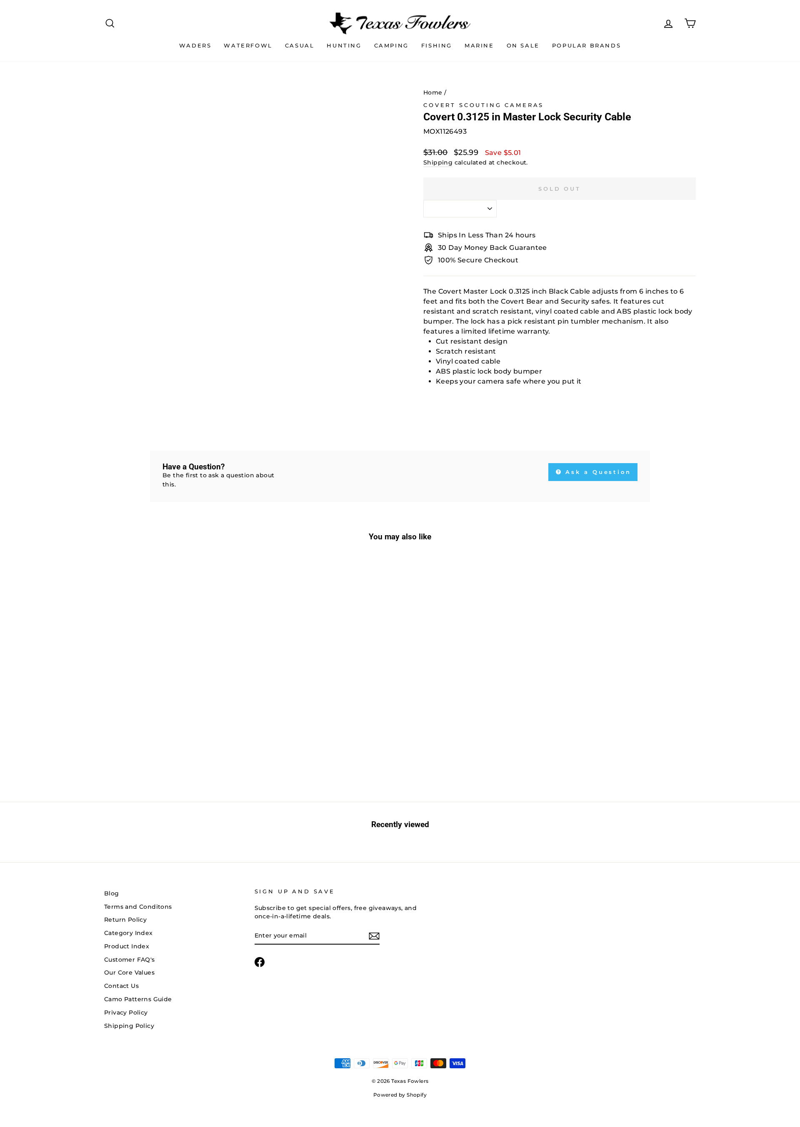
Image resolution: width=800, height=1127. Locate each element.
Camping (391, 45)
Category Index (128, 933)
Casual (300, 45)
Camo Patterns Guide (138, 999)
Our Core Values (129, 972)
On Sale (523, 45)
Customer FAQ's (129, 959)
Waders (195, 45)
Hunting (344, 45)
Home (432, 92)
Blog (111, 893)
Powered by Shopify (400, 1095)
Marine (479, 45)
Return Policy (125, 919)
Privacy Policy (126, 1012)
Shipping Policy (129, 1025)
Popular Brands (586, 45)
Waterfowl (248, 45)
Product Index (126, 946)
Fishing (436, 45)
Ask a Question (597, 472)
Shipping (437, 162)
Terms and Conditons (138, 906)
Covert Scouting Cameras (483, 105)
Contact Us (121, 985)
